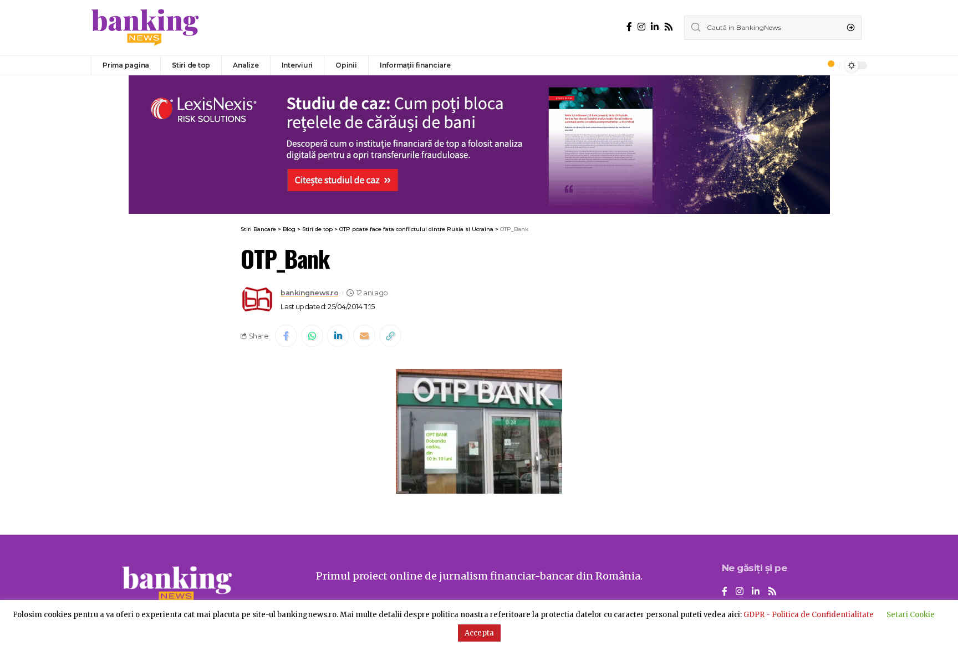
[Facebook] (629, 26)
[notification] (827, 65)
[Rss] (668, 26)
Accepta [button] (479, 633)
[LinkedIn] (654, 26)
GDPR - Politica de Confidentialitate (808, 614)
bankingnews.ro (309, 293)
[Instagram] (641, 26)
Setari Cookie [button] (910, 614)
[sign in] (812, 65)
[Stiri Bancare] (145, 27)
